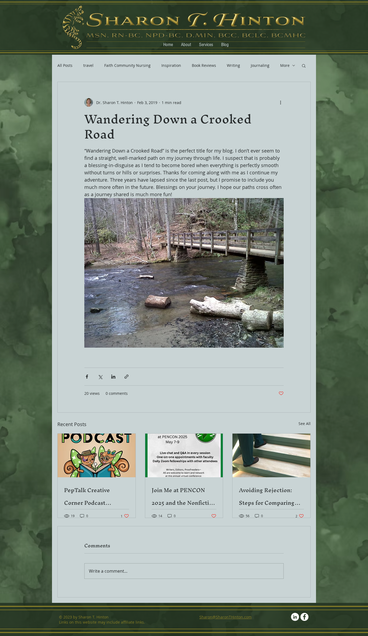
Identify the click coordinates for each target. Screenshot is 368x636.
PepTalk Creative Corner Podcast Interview (87, 496)
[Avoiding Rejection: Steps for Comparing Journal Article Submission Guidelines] (271, 455)
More (285, 65)
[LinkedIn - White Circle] (295, 617)
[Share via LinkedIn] (113, 376)
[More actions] (280, 102)
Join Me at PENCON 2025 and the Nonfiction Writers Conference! (184, 496)
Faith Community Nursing (127, 65)
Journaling (260, 65)
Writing (233, 65)
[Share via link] (126, 376)
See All (304, 423)
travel (88, 65)
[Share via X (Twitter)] (100, 376)
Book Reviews (204, 65)
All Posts (64, 65)
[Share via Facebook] (86, 376)
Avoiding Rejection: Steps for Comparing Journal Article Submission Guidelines (270, 496)
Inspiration (171, 65)
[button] (303, 65)
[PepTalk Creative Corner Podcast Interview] (97, 455)
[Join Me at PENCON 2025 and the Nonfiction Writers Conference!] (184, 455)
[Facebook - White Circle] (304, 617)
